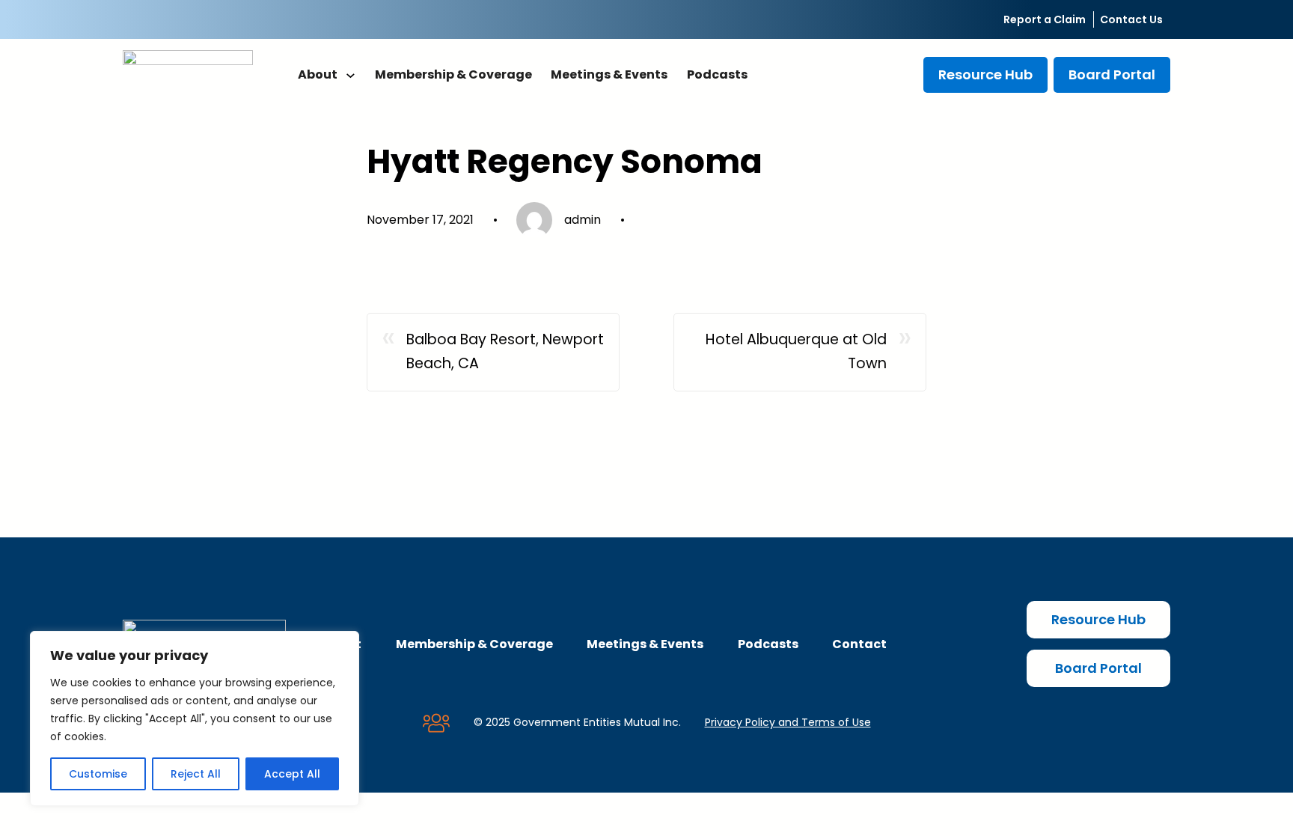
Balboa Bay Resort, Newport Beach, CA (505, 351)
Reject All (196, 773)
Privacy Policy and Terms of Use (788, 722)
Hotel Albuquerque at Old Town (796, 351)
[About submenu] (350, 75)
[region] (194, 718)
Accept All (292, 773)
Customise (98, 773)
